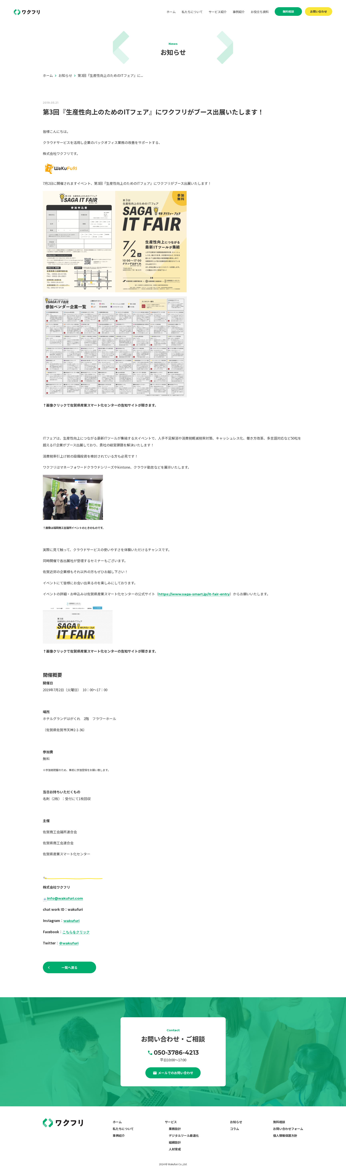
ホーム (171, 12)
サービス (171, 1122)
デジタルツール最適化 (184, 1135)
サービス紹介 (218, 12)
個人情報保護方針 (285, 1135)
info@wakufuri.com (65, 898)
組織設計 (175, 1142)
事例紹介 (239, 12)
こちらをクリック (76, 932)
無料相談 (288, 11)
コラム (234, 1129)
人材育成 (175, 1149)
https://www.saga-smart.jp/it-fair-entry (194, 594)
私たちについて (192, 12)
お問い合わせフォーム (288, 1129)
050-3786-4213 (176, 1052)
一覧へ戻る (69, 967)
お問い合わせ (318, 11)
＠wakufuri (68, 943)
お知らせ (236, 1122)
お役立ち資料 (260, 12)
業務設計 (175, 1129)
